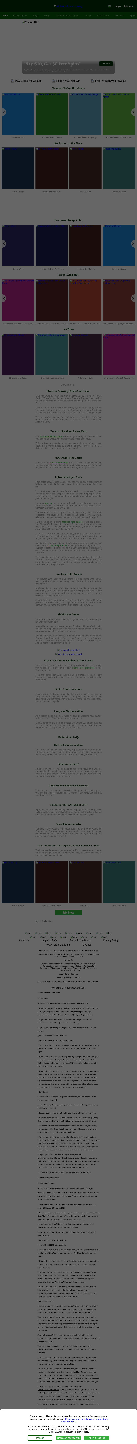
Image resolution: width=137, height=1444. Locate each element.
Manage (40, 1438)
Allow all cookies (97, 1438)
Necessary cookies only (68, 1438)
